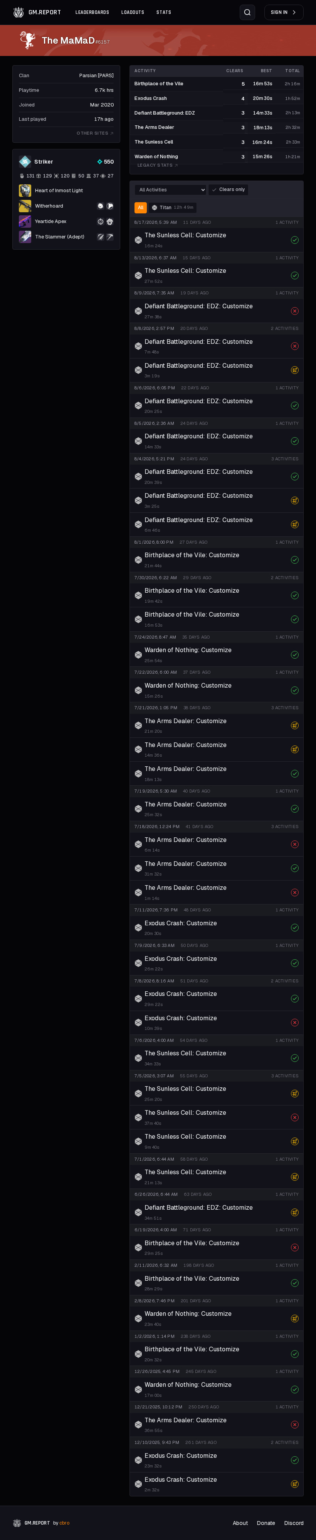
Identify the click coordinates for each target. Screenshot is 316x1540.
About (240, 1523)
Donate (266, 1523)
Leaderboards (92, 12)
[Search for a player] (247, 12)
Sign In (279, 12)
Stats (163, 12)
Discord (294, 1523)
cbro (64, 1523)
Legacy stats (155, 165)
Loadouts (132, 12)
